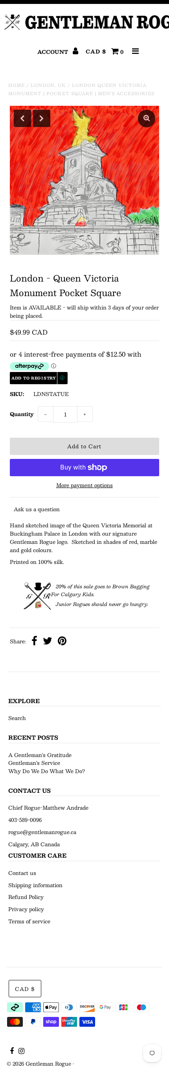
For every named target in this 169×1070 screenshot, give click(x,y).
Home (16, 85)
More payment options (84, 485)
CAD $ (96, 52)
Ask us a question (37, 509)
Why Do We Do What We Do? (46, 771)
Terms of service (29, 921)
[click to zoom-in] (146, 118)
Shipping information (35, 885)
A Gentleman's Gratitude (40, 755)
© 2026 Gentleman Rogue (39, 1063)
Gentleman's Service (34, 763)
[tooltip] (62, 378)
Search (17, 718)
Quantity (22, 414)
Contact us (22, 873)
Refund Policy (26, 897)
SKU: (17, 394)
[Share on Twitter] (47, 642)
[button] (38, 378)
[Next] (41, 118)
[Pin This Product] (62, 642)
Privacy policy (26, 909)
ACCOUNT (53, 52)
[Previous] (22, 118)
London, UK (48, 85)
